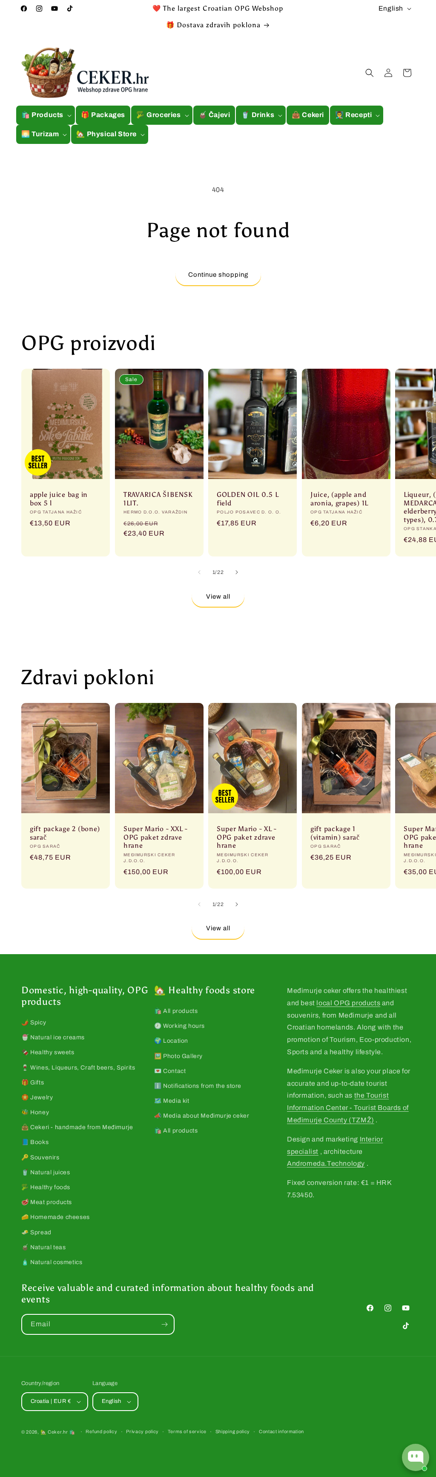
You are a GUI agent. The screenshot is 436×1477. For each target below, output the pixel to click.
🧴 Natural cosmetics (51, 1262)
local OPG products (348, 1003)
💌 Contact (170, 1071)
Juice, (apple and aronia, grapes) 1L (339, 498)
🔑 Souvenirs (40, 1157)
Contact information (281, 1431)
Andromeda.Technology (326, 1163)
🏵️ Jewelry (37, 1097)
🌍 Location (171, 1041)
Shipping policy (232, 1431)
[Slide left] (199, 572)
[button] (45, 115)
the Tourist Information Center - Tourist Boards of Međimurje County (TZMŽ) (348, 1108)
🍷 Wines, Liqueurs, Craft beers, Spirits (78, 1067)
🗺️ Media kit (171, 1101)
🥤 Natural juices (45, 1172)
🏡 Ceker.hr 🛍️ (57, 1431)
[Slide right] (236, 572)
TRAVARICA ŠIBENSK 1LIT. (157, 498)
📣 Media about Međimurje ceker (201, 1116)
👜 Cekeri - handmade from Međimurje (77, 1127)
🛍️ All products (176, 1011)
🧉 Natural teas (43, 1247)
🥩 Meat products (46, 1202)
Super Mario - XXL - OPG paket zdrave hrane (155, 837)
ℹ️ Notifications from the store (197, 1086)
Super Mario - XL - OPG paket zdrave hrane (247, 837)
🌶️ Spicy (33, 1022)
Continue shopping (218, 274)
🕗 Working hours (179, 1026)
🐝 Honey (35, 1112)
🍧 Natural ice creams (53, 1037)
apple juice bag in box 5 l (59, 498)
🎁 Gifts (32, 1082)
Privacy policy (142, 1431)
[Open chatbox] (415, 1457)
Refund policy (101, 1431)
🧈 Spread (36, 1232)
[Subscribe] (164, 1324)
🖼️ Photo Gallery (178, 1056)
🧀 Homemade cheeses (55, 1217)
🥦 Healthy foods (45, 1187)
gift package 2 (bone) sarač (65, 833)
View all (218, 596)
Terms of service (187, 1431)
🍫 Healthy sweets (48, 1052)
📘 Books (35, 1142)
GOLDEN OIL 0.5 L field (248, 498)
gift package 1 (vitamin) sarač (335, 833)
